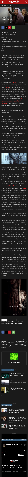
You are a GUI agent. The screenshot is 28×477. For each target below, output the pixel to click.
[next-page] (5, 395)
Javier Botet (20, 321)
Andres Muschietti (12, 319)
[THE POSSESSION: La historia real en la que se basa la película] (4, 426)
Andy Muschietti (20, 319)
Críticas (6, 5)
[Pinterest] (9, 27)
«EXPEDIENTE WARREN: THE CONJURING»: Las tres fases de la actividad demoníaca (18, 418)
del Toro (14, 82)
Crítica (3, 321)
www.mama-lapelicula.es (12, 51)
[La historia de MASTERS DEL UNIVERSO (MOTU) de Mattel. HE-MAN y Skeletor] (4, 410)
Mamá (12, 323)
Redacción (11, 422)
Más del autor (18, 369)
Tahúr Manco (12, 414)
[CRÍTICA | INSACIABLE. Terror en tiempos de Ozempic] (5, 375)
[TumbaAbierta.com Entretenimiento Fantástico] (14, 460)
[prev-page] (2, 395)
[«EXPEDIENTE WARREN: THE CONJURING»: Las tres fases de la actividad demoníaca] (4, 418)
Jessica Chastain (5, 323)
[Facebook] (2, 27)
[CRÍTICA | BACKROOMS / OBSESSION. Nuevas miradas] (5, 390)
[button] (2, 2)
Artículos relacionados (7, 369)
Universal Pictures (18, 323)
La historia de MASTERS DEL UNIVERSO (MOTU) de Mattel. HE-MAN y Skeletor (17, 410)
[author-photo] (14, 360)
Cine (10, 5)
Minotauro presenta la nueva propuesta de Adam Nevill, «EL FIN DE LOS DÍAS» (21, 343)
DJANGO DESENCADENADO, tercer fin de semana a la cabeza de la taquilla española (7, 344)
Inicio (2, 5)
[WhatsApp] (13, 27)
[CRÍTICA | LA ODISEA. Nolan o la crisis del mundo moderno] (5, 382)
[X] (6, 27)
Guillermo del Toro (10, 321)
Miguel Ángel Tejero (7, 22)
